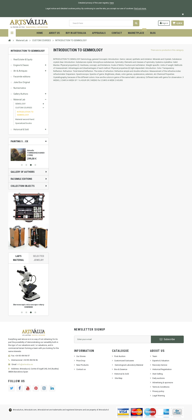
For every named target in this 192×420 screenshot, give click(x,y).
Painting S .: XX (19, 141)
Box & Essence (120, 369)
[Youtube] (27, 388)
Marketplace (137, 31)
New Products (82, 365)
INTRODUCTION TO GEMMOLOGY (25, 113)
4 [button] (35, 165)
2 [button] (26, 165)
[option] (28, 153)
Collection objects (22, 185)
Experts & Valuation (160, 360)
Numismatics (19, 88)
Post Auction (119, 356)
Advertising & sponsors (162, 382)
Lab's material (18, 258)
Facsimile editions (21, 76)
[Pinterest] (36, 388)
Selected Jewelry (38, 258)
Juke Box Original (21, 82)
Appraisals (99, 32)
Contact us (81, 369)
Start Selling (157, 374)
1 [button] (21, 165)
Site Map (118, 378)
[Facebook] (19, 388)
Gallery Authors (20, 94)
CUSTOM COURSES (23, 107)
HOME (40, 32)
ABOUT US (54, 32)
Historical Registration (162, 369)
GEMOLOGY (20, 104)
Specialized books (23, 123)
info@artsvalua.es (25, 364)
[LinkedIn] (52, 388)
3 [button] (30, 165)
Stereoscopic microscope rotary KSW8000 (28, 305)
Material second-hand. (25, 119)
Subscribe (169, 339)
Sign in (165, 23)
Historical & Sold (21, 129)
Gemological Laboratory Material (128, 365)
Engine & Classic (21, 65)
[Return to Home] (9, 40)
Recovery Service (159, 365)
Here (112, 3)
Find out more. (140, 8)
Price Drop (80, 360)
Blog (153, 32)
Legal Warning (158, 395)
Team (154, 356)
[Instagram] (44, 388)
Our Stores (81, 356)
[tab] (28, 141)
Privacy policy (158, 391)
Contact (117, 32)
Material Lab (19, 99)
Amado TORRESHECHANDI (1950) (36, 152)
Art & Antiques (20, 71)
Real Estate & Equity (22, 59)
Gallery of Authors (22, 171)
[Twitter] (11, 388)
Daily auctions (158, 378)
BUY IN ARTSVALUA (76, 32)
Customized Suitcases (124, 360)
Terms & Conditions (160, 387)
